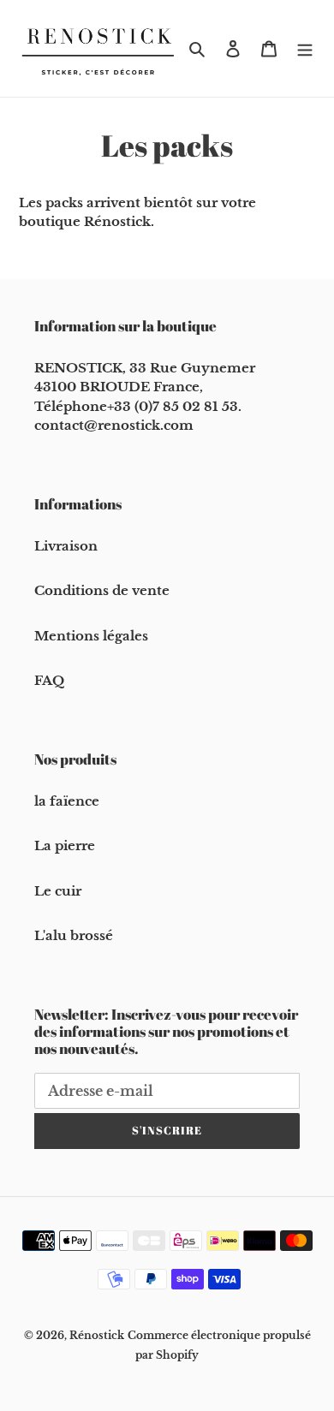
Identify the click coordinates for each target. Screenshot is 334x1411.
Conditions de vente (102, 590)
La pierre (64, 845)
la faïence (66, 801)
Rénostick (96, 1335)
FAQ (49, 680)
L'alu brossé (73, 935)
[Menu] (305, 48)
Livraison (66, 546)
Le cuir (57, 891)
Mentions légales (91, 636)
